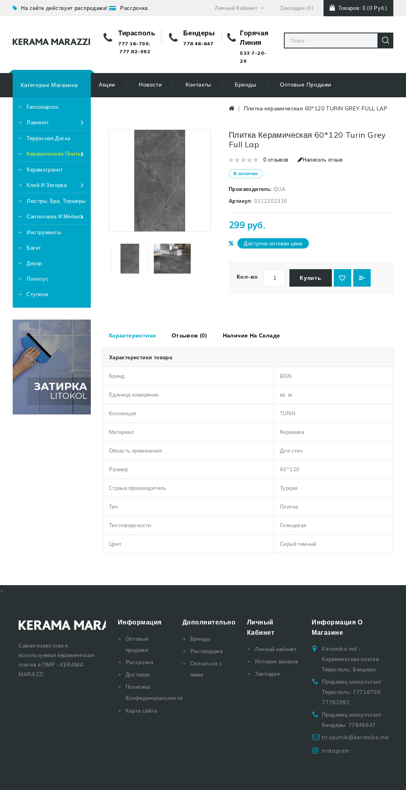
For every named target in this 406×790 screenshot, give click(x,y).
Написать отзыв (323, 159)
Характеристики (132, 335)
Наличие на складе (251, 335)
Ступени (37, 294)
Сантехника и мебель (55, 216)
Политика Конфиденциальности (148, 692)
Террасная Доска (49, 138)
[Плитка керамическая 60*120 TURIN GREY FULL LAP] (130, 258)
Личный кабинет (276, 649)
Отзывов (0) (189, 335)
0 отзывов (276, 159)
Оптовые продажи (305, 84)
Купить (310, 277)
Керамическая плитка (55, 153)
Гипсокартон (43, 107)
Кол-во (247, 276)
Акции (107, 84)
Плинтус (37, 279)
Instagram (335, 751)
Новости (150, 84)
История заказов (277, 661)
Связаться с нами (206, 669)
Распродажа (206, 651)
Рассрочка (134, 8)
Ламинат (38, 122)
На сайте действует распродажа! (64, 8)
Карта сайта (141, 710)
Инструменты (44, 232)
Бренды (246, 84)
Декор (34, 263)
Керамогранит (45, 169)
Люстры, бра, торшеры (56, 201)
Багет (34, 248)
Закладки (267, 674)
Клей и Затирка (47, 185)
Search (385, 40)
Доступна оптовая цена (273, 243)
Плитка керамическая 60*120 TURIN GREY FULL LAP (315, 108)
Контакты (198, 84)
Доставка (138, 674)
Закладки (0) (296, 8)
